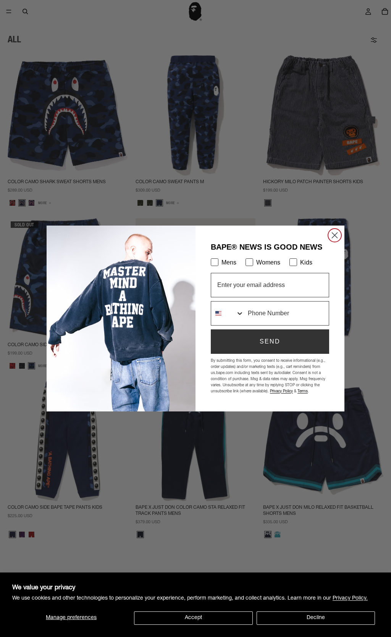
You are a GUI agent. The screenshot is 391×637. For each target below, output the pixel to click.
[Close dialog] (334, 235)
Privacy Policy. (350, 598)
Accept (193, 618)
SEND (270, 341)
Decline (316, 618)
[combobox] (227, 313)
